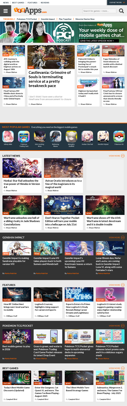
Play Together (65, 19)
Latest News (11, 155)
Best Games (18, 2)
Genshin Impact (48, 19)
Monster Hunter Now (85, 19)
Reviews (45, 2)
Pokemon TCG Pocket (27, 19)
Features (32, 2)
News (6, 2)
